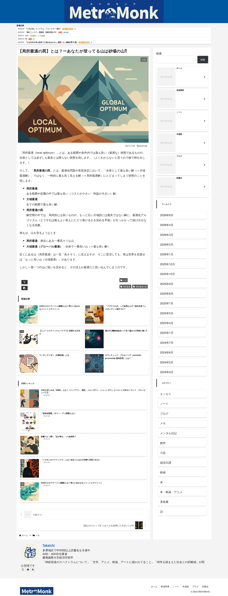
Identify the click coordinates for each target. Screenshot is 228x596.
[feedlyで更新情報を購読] (28, 569)
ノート (176, 586)
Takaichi (48, 545)
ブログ (195, 586)
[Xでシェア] (24, 282)
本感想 (185, 586)
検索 (159, 53)
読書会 (205, 586)
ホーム (154, 586)
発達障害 (165, 586)
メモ (125, 280)
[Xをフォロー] (23, 569)
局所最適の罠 (141, 286)
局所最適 (126, 286)
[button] (24, 288)
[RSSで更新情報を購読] (33, 569)
